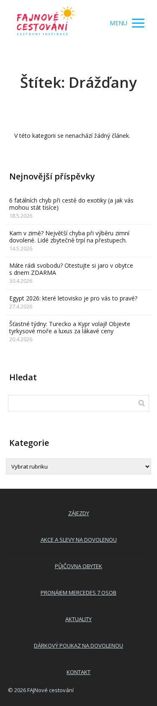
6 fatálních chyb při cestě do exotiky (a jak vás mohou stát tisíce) (71, 203)
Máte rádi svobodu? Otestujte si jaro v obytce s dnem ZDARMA (71, 269)
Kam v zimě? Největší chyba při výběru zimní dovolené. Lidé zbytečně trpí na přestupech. (69, 236)
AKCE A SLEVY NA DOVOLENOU (79, 539)
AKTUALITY (78, 619)
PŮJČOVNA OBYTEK (78, 566)
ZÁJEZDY (78, 513)
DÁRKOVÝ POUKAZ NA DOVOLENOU (78, 645)
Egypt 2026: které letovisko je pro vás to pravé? (73, 298)
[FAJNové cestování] (45, 23)
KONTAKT (78, 672)
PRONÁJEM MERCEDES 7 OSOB (78, 592)
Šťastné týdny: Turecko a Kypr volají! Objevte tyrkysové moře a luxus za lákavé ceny (69, 327)
